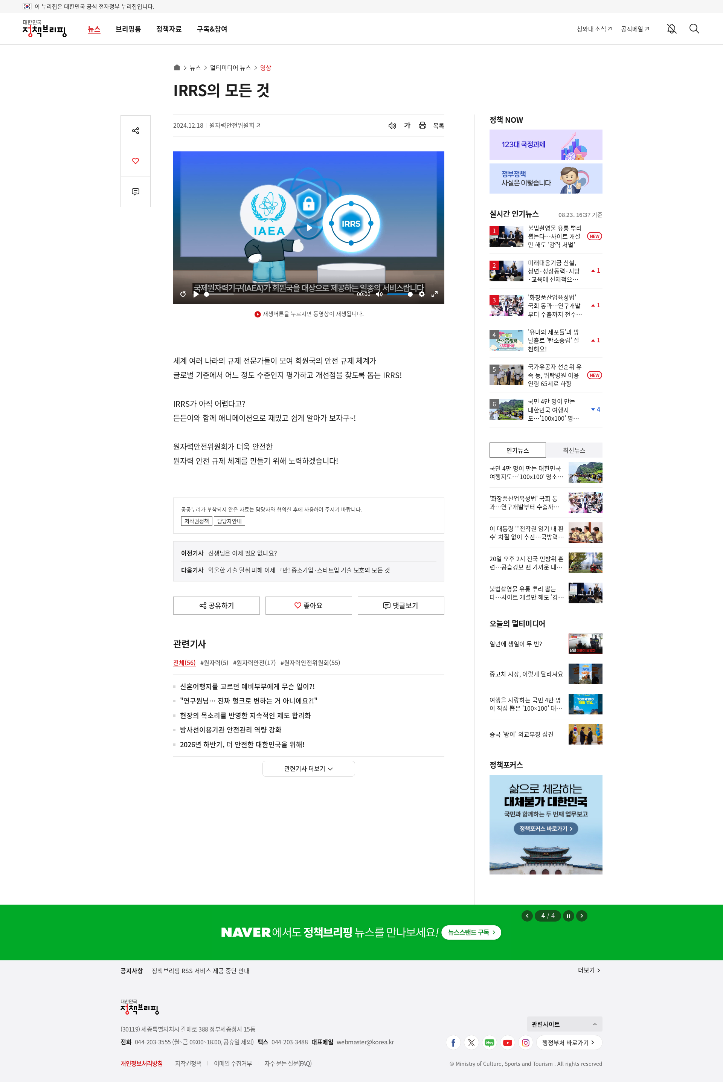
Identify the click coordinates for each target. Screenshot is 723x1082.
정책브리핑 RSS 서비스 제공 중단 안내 (201, 970)
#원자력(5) (214, 662)
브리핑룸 (128, 29)
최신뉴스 (574, 450)
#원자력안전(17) (254, 662)
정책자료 (169, 29)
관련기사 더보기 (304, 768)
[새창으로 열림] (422, 125)
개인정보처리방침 (141, 1063)
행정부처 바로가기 (565, 1042)
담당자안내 (229, 521)
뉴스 (94, 29)
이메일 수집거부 (233, 1063)
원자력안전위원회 (232, 125)
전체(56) (184, 662)
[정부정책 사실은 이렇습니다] (546, 178)
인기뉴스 (517, 450)
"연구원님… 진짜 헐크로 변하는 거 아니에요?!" (248, 701)
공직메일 (632, 28)
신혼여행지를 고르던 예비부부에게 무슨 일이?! (247, 686)
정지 (568, 916)
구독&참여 (212, 29)
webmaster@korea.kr (365, 1042)
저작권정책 (197, 521)
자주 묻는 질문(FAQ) (287, 1063)
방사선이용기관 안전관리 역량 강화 (231, 730)
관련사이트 (546, 1024)
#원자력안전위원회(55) (310, 662)
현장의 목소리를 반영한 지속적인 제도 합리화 (245, 715)
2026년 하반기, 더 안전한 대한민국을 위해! (242, 744)
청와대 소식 (591, 28)
